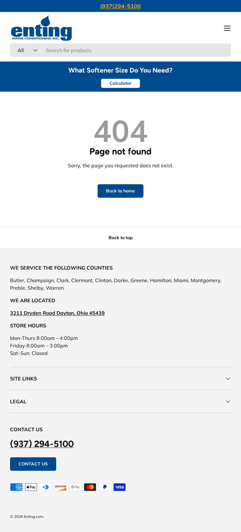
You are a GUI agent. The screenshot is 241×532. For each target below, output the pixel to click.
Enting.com (33, 516)
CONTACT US (33, 464)
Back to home (120, 191)
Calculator (120, 83)
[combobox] (120, 50)
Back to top (121, 237)
